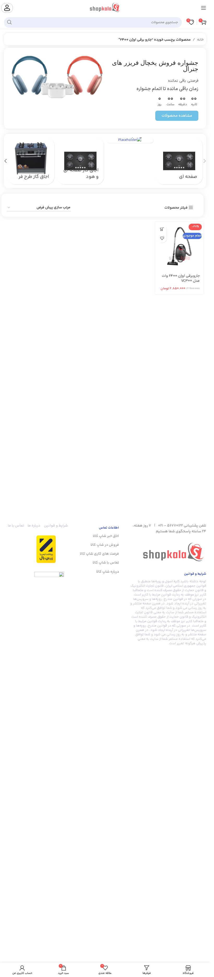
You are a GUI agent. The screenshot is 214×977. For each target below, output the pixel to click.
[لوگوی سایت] (105, 8)
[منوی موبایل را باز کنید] (203, 8)
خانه (200, 40)
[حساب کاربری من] (7, 7)
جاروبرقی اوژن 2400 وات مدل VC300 (181, 278)
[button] (204, 161)
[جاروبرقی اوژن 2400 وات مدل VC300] (179, 246)
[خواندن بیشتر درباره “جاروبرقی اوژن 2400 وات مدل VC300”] (162, 229)
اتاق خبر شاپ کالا (106, 536)
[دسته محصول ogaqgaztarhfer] (31, 160)
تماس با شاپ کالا (106, 563)
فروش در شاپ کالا (105, 545)
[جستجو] (9, 22)
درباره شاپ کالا (107, 572)
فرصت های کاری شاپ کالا (99, 554)
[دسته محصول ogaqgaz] (129, 140)
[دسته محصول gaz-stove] (80, 160)
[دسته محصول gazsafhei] (179, 160)
